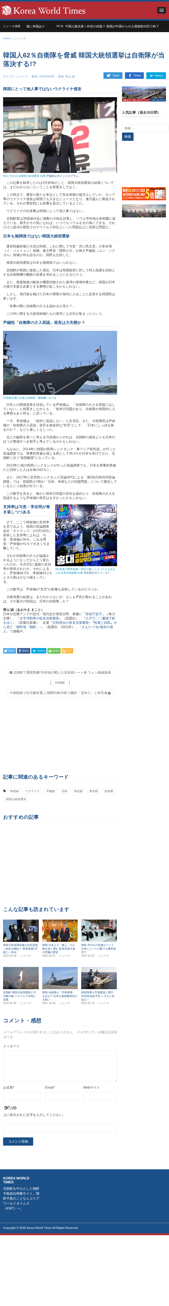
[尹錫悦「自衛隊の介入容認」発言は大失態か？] (60, 362)
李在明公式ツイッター (97, 572)
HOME (60, 682)
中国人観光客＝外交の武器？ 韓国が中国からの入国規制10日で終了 (92, 26)
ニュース (22, 76)
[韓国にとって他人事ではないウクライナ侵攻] (60, 134)
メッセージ (11, 1046)
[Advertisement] (60, 734)
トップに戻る (155, 1298)
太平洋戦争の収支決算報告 (39, 618)
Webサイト (91, 1087)
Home (7, 38)
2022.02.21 (49, 955)
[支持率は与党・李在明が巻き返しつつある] (86, 535)
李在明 (93, 791)
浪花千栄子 (94, 614)
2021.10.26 (49, 1003)
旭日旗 (78, 791)
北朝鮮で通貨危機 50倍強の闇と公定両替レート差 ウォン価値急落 (61, 672)
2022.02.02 (88, 955)
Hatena (158, 75)
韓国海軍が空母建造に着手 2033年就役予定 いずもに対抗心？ (98, 996)
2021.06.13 (88, 1003)
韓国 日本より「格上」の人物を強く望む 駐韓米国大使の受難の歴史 (58, 948)
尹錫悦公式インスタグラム (62, 175)
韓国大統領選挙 (16, 799)
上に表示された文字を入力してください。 (34, 1115)
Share (137, 75)
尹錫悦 (50, 791)
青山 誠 (70, 76)
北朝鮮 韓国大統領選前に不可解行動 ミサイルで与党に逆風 (19, 996)
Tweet (115, 75)
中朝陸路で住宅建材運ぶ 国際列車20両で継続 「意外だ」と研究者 (58, 693)
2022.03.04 (10, 955)
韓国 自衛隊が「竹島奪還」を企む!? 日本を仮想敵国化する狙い (59, 996)
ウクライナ (32, 791)
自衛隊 (108, 791)
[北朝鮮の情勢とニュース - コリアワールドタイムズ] (43, 10)
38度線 (14, 791)
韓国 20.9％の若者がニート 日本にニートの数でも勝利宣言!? (98, 948)
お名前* (8, 1087)
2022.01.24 (10, 1003)
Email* (50, 1087)
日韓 (64, 791)
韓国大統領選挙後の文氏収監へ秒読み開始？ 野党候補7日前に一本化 (20, 948)
